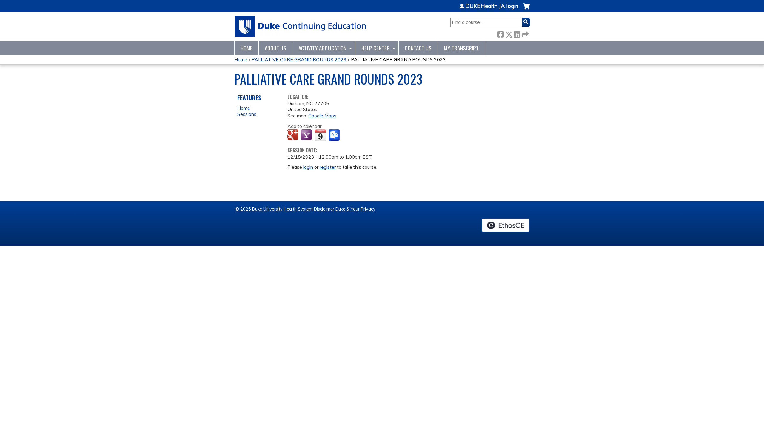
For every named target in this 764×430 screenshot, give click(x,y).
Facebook (500, 33)
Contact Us (418, 48)
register (328, 167)
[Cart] (526, 9)
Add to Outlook (335, 135)
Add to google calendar (293, 135)
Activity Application (322, 48)
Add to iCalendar (320, 135)
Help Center (375, 48)
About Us (275, 48)
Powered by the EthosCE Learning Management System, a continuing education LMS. (505, 225)
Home (246, 48)
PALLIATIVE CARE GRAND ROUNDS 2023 (299, 59)
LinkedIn (517, 33)
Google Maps (322, 116)
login (308, 167)
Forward (525, 33)
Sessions (246, 114)
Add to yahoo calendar (307, 135)
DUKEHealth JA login (491, 6)
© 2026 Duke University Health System (274, 209)
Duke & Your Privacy (355, 209)
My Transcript (461, 48)
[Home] (300, 26)
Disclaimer (324, 209)
